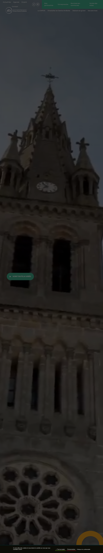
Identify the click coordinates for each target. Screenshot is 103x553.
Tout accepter (61, 549)
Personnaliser (71, 549)
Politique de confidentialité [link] (83, 549)
